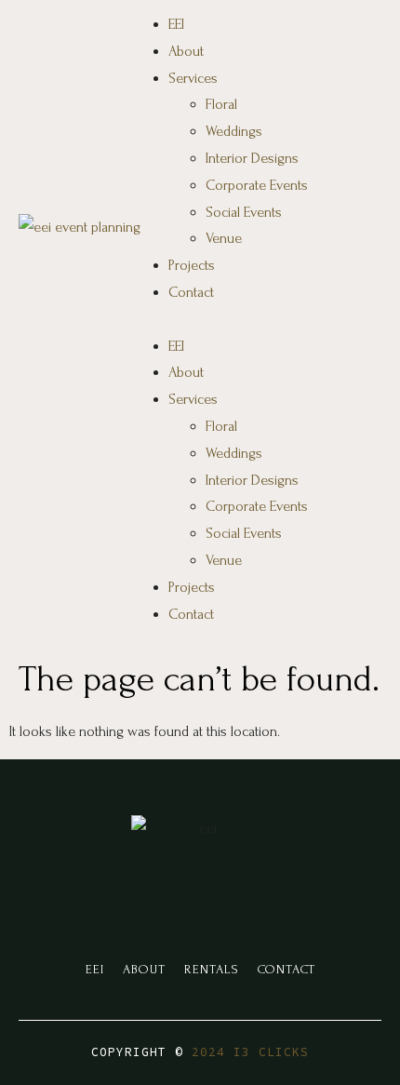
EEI (176, 24)
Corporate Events (257, 185)
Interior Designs (252, 158)
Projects (191, 265)
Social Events (244, 212)
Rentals (211, 969)
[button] (256, 319)
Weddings (234, 131)
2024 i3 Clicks (250, 1052)
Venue (224, 238)
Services (193, 78)
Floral (221, 104)
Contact (191, 292)
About (186, 51)
